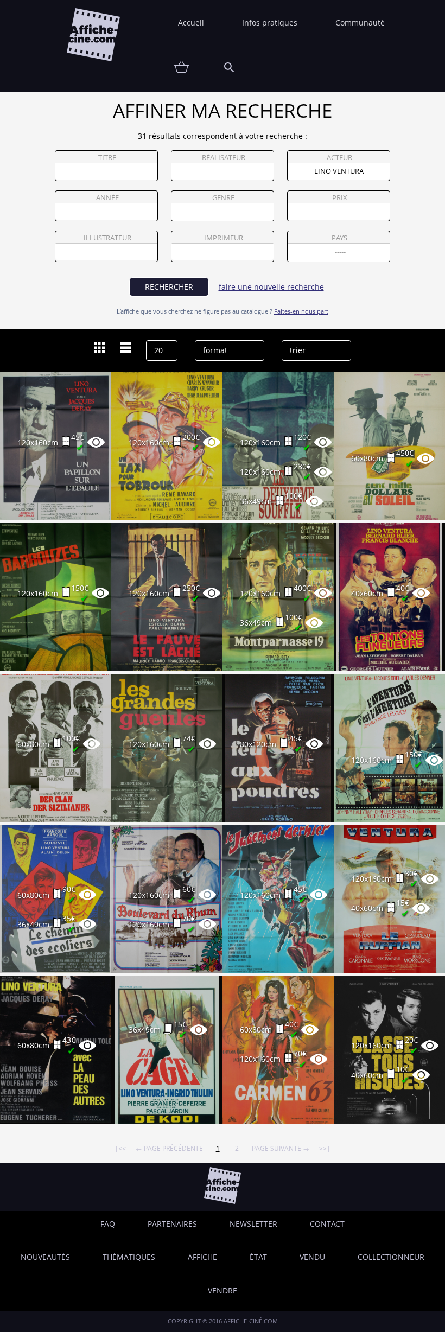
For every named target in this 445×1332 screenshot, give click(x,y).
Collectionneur (391, 1257)
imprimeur (223, 238)
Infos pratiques (269, 22)
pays (339, 238)
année (107, 197)
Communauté (360, 22)
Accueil (191, 22)
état (258, 1257)
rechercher (169, 287)
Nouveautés (45, 1257)
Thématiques (129, 1257)
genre (223, 197)
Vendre (222, 1290)
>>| (324, 1148)
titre (107, 157)
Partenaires (172, 1224)
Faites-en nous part (301, 311)
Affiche (202, 1257)
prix (339, 197)
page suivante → (280, 1148)
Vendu (312, 1257)
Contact (327, 1224)
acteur (339, 157)
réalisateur (223, 157)
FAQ (107, 1224)
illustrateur (107, 238)
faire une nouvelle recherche (271, 287)
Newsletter (253, 1224)
